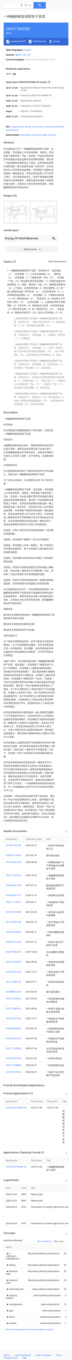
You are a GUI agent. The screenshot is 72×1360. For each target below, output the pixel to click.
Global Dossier (39, 135)
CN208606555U (13, 1028)
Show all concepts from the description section (30, 1329)
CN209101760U (13, 942)
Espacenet (25, 135)
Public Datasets (43, 1355)
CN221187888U (13, 1065)
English (27, 50)
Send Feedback (23, 1355)
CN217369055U (13, 962)
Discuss (52, 135)
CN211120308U (13, 1048)
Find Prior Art (39, 41)
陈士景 (26, 54)
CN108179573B (13, 845)
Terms (59, 1355)
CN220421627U (13, 1038)
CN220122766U (13, 1018)
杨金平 (18, 54)
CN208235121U (13, 895)
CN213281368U (13, 912)
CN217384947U (13, 1008)
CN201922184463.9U (16, 1107)
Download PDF (18, 41)
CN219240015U (13, 1072)
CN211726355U (13, 875)
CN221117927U (13, 902)
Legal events (17, 126)
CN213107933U (13, 998)
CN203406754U (13, 885)
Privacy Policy (10, 1358)
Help (24, 1358)
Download (45, 1241)
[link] (12, 1256)
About (7, 1355)
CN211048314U (13, 981)
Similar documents (34, 126)
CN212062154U (13, 971)
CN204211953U (13, 855)
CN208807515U (13, 991)
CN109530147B (13, 862)
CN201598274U (13, 952)
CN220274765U (13, 1058)
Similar (56, 41)
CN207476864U (13, 932)
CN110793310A (13, 922)
